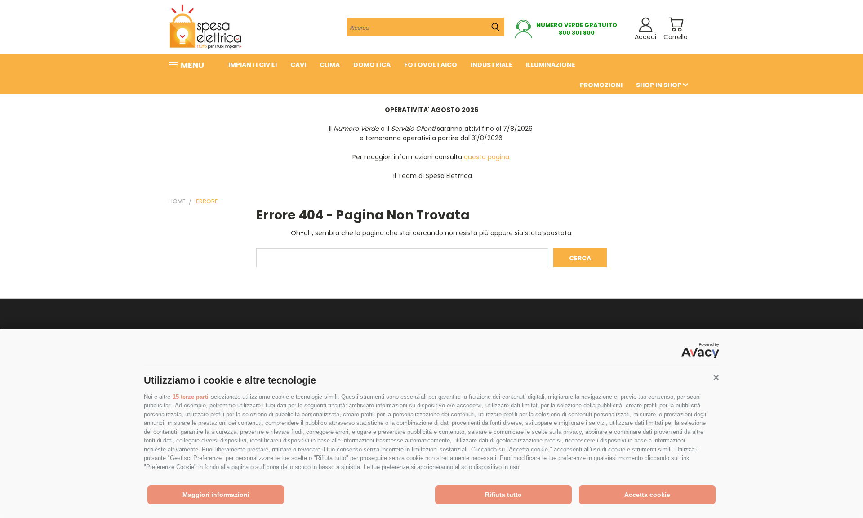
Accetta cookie (647, 494)
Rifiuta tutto (503, 494)
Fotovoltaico (430, 64)
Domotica (372, 64)
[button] (716, 378)
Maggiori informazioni (215, 494)
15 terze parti (191, 396)
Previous (839, 490)
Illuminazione (550, 64)
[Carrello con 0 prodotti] (676, 24)
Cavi (298, 64)
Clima (330, 64)
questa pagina (486, 156)
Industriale (491, 64)
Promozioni (601, 84)
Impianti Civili (252, 64)
